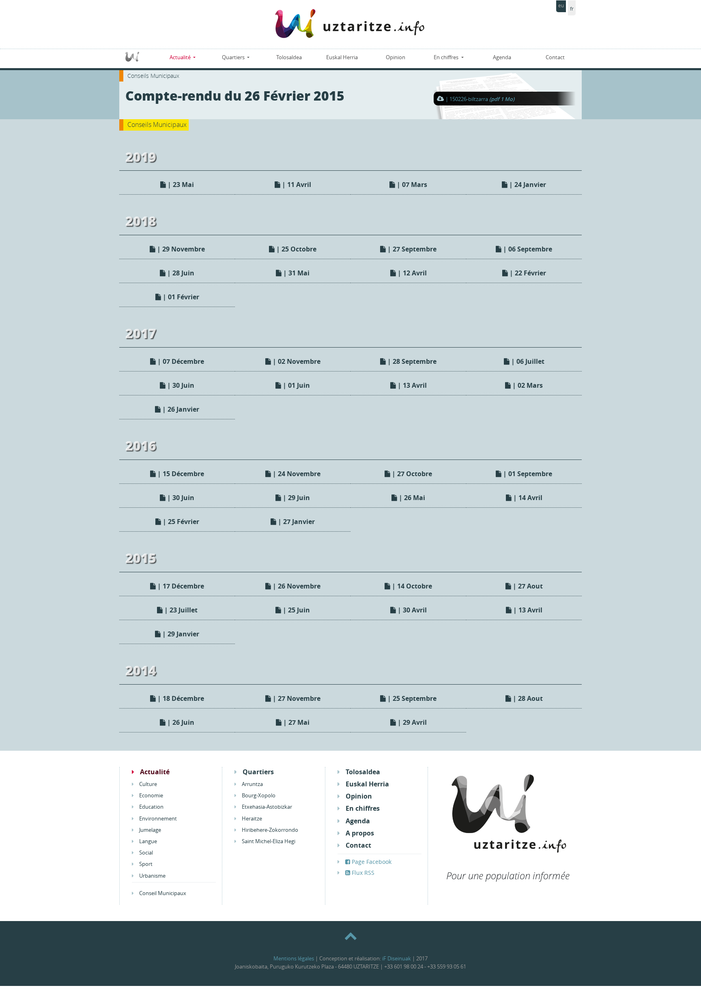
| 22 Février (527, 272)
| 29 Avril (411, 722)
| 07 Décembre (180, 361)
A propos (359, 833)
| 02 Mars (527, 385)
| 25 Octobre (295, 249)
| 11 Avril (295, 184)
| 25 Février (180, 521)
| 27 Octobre (411, 473)
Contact (555, 57)
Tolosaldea (289, 57)
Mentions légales (293, 958)
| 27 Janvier (295, 521)
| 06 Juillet (527, 361)
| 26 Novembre (295, 586)
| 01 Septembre (526, 473)
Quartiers (234, 57)
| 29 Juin (295, 497)
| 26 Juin (180, 722)
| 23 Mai (180, 184)
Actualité (181, 57)
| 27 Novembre (295, 698)
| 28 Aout (527, 698)
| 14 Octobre (411, 586)
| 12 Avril (411, 272)
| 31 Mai (296, 272)
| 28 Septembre (411, 361)
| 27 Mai (296, 722)
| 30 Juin (180, 385)
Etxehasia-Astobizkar (266, 806)
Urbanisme (152, 875)
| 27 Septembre (411, 249)
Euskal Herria (342, 57)
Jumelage (149, 830)
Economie (150, 795)
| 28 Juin (180, 272)
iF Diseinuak (396, 958)
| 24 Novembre (295, 473)
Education (150, 806)
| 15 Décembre (180, 473)
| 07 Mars (411, 184)
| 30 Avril (411, 610)
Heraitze (251, 818)
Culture (147, 784)
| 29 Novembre (180, 249)
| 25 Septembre (411, 698)
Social (145, 852)
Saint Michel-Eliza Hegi (268, 841)
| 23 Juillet (180, 610)
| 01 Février (180, 296)
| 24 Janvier (526, 184)
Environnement (157, 818)
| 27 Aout (527, 586)
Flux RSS (362, 872)
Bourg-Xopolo (258, 795)
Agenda (502, 57)
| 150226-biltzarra (479, 99)
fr (572, 9)
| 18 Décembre (180, 698)
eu (561, 5)
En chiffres (447, 57)
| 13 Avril (411, 385)
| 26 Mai (411, 497)
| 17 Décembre (180, 586)
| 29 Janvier (180, 633)
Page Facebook (370, 861)
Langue (147, 841)
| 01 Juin (295, 385)
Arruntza (252, 784)
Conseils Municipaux (153, 75)
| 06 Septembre (526, 249)
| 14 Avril (527, 497)
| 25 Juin (295, 610)
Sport (145, 864)
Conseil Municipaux (162, 893)
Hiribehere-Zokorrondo (269, 830)
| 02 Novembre (295, 361)
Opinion (395, 57)
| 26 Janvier (180, 409)
